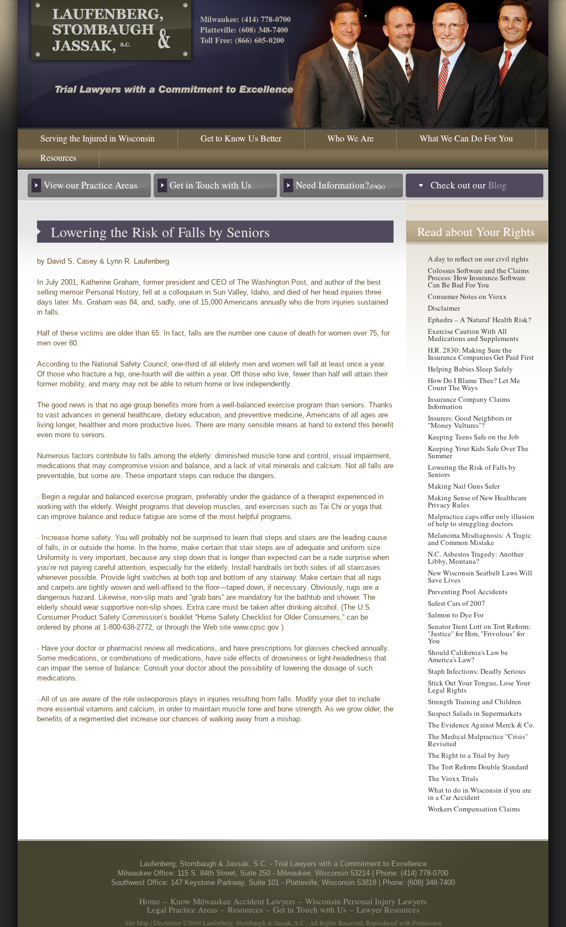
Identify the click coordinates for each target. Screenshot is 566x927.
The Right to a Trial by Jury (469, 755)
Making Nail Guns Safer (464, 486)
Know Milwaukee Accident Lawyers (232, 901)
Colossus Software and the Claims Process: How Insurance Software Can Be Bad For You (478, 277)
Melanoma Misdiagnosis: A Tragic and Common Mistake (479, 538)
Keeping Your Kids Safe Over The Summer (478, 451)
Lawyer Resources (388, 909)
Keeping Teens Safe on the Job (473, 437)
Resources (58, 157)
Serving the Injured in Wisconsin (97, 138)
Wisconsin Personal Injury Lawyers (366, 901)
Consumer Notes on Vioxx (467, 296)
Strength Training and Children (474, 701)
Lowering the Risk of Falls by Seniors (472, 470)
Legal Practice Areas (182, 909)
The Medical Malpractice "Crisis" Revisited (478, 739)
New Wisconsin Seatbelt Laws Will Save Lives (480, 576)
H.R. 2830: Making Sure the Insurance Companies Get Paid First (481, 353)
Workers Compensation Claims (474, 809)
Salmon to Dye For (456, 615)
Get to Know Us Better (241, 138)
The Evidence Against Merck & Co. (481, 725)
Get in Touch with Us (210, 185)
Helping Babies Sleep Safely (470, 369)
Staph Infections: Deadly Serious (477, 671)
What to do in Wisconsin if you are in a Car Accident (479, 793)
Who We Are (350, 138)
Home (149, 901)
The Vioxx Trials (453, 778)
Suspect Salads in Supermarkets (475, 713)
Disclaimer (444, 308)
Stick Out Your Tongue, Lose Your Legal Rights (479, 686)
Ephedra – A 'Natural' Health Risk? (479, 319)
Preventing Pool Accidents (467, 591)
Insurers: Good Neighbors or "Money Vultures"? (470, 421)
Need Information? (340, 185)
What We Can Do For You (466, 138)
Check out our (469, 185)
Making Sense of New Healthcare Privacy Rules (477, 501)
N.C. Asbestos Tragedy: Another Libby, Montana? (475, 557)
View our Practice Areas (91, 185)
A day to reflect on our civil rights (478, 259)
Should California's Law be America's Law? (468, 655)
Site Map (137, 922)
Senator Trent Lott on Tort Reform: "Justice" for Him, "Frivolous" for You (479, 633)
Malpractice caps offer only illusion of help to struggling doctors (481, 519)
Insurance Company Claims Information (469, 402)
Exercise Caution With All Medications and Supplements (473, 334)
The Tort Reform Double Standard (478, 767)
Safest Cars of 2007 (456, 603)
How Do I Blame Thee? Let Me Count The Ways (474, 383)
